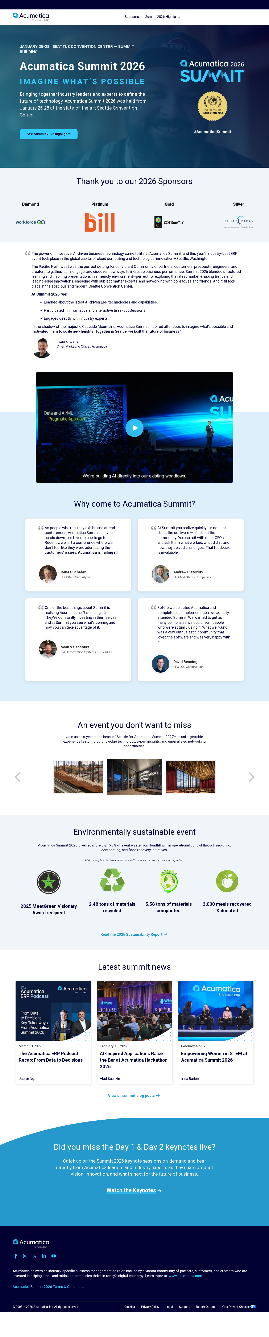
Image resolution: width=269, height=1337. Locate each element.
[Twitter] (35, 1256)
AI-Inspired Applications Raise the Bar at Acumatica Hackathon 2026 (133, 1060)
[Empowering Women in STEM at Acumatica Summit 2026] (216, 1011)
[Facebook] (16, 1256)
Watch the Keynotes (131, 1190)
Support (184, 1306)
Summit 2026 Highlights (163, 17)
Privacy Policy (150, 1306)
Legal (169, 1306)
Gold (169, 204)
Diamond (30, 204)
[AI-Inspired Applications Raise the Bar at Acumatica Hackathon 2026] (134, 1011)
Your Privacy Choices (236, 1306)
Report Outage (206, 1306)
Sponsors (132, 17)
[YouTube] (53, 1256)
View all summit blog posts (131, 1095)
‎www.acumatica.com (185, 1276)
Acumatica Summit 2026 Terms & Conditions (48, 1287)
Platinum (99, 204)
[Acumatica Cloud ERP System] (31, 1246)
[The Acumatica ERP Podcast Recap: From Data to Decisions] (53, 1011)
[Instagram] (25, 1256)
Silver (238, 204)
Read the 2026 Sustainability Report (131, 934)
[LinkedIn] (44, 1256)
